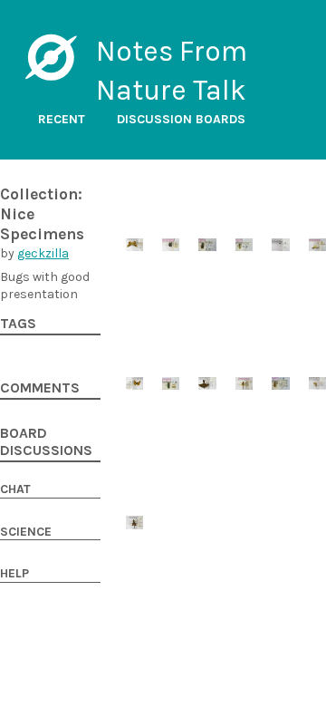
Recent (61, 119)
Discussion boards (181, 119)
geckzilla (43, 253)
